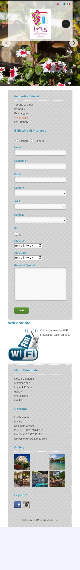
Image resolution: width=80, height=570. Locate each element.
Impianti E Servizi (24, 387)
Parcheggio (21, 113)
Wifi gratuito (21, 117)
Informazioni (21, 395)
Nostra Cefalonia (24, 378)
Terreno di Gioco (23, 104)
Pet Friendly (21, 121)
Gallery (18, 391)
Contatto (19, 400)
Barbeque (20, 109)
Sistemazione (22, 383)
